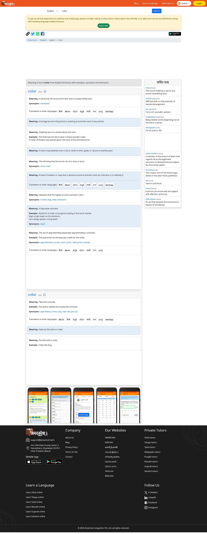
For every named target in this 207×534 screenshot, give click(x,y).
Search (157, 11)
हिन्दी (60, 111)
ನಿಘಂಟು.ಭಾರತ (110, 461)
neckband (44, 103)
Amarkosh (32, 40)
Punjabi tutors (150, 456)
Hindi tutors (149, 437)
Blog (136, 3)
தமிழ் (101, 111)
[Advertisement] (103, 61)
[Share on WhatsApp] (38, 33)
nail (68, 311)
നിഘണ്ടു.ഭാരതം (112, 456)
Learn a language (150, 3)
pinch (69, 242)
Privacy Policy (71, 447)
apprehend (45, 311)
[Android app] (54, 461)
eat (147, 180)
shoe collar (45, 166)
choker (43, 199)
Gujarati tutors (151, 466)
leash (42, 224)
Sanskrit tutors (151, 471)
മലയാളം (109, 111)
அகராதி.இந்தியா (111, 452)
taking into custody (81, 242)
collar (32, 91)
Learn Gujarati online (35, 511)
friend (148, 188)
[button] (34, 405)
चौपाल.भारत (109, 476)
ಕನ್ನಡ (82, 111)
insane (149, 98)
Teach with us (168, 3)
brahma (149, 170)
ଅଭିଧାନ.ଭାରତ (110, 466)
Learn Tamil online (34, 502)
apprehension (46, 242)
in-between (151, 117)
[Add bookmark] (45, 91)
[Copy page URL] (28, 33)
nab (64, 311)
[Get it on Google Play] (175, 33)
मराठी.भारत (109, 442)
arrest (57, 242)
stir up (148, 109)
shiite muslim (152, 153)
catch (63, 242)
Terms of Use (71, 452)
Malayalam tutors (152, 452)
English (43, 40)
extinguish (150, 127)
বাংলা (94, 111)
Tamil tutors (149, 447)
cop (59, 311)
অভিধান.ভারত (109, 471)
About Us (69, 437)
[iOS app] (34, 461)
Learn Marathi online (35, 506)
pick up (74, 311)
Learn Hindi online (34, 492)
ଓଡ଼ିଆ (75, 111)
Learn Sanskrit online (35, 516)
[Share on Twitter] (33, 33)
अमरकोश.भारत (110, 437)
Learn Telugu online (35, 497)
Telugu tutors (150, 442)
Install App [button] (83, 415)
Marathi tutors (151, 461)
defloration (151, 199)
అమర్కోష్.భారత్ (111, 447)
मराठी (88, 111)
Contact (68, 456)
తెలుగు (67, 111)
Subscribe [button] (103, 25)
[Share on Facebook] (42, 33)
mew (148, 87)
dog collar (51, 199)
